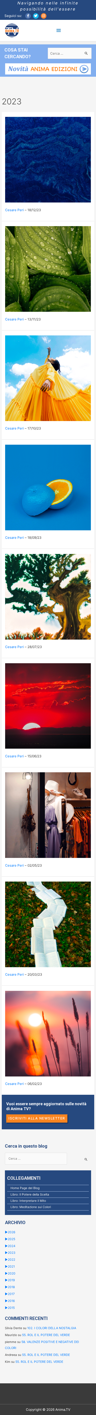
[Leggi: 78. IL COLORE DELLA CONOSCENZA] (48, 924)
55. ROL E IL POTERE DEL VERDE (46, 1335)
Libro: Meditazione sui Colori (30, 1207)
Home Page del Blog (25, 1188)
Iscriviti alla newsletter (36, 1118)
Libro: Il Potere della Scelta (29, 1194)
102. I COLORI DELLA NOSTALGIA (51, 1328)
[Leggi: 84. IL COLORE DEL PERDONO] (48, 268)
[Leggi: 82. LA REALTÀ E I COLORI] (48, 487)
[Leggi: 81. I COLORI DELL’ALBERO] (48, 596)
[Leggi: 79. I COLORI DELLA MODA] (48, 815)
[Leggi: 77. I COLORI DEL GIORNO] (48, 1033)
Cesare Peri (14, 210)
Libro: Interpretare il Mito (28, 1200)
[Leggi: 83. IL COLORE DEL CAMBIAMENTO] (48, 378)
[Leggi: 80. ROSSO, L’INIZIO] (48, 706)
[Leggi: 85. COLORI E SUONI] (48, 159)
